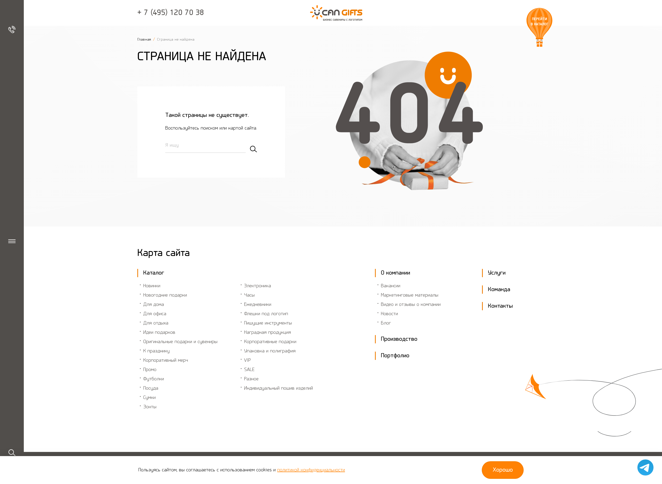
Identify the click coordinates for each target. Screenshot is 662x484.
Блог (386, 323)
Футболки (153, 379)
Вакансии (390, 286)
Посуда (150, 388)
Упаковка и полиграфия (270, 351)
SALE (249, 369)
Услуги (497, 273)
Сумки (149, 397)
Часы (249, 295)
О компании (395, 273)
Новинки (151, 286)
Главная (144, 39)
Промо (149, 369)
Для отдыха (155, 323)
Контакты (500, 306)
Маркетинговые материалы (409, 295)
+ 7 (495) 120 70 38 (170, 13)
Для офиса (154, 313)
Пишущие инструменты (268, 323)
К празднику (156, 351)
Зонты (149, 407)
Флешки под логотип (266, 313)
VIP (247, 360)
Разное (251, 379)
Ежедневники (257, 304)
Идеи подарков (159, 332)
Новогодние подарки (165, 295)
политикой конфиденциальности (311, 470)
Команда (499, 289)
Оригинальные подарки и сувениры (180, 341)
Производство (399, 339)
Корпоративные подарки (270, 341)
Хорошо (503, 470)
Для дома (153, 304)
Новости (389, 313)
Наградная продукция (267, 332)
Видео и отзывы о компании (411, 304)
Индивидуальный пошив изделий (278, 388)
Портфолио (395, 356)
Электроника (257, 286)
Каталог (153, 273)
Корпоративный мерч (165, 360)
